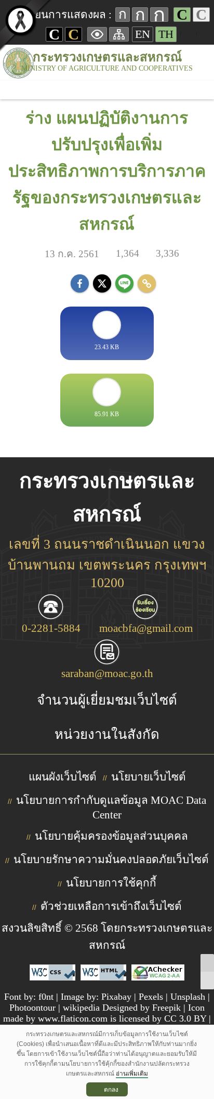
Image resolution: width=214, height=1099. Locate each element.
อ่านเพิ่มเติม (132, 1073)
